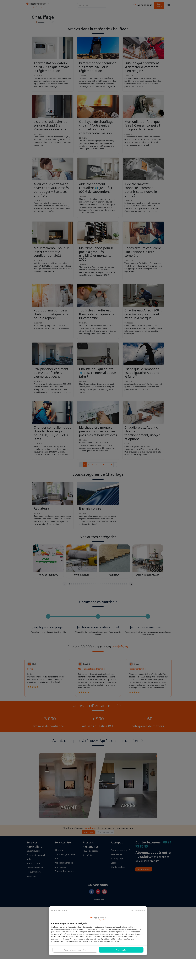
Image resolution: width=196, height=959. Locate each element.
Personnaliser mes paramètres (75, 950)
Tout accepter (121, 950)
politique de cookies (111, 941)
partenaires (113, 927)
